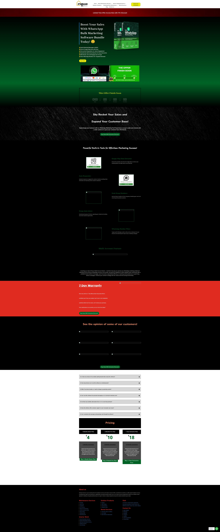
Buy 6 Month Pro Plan (110, 460)
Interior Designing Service (119, 3)
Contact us (111, 7)
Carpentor (82, 505)
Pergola (103, 502)
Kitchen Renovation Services (85, 520)
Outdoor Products (97, 5)
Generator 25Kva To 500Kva (107, 511)
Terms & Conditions (127, 517)
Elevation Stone (105, 507)
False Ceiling (82, 511)
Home (95, 3)
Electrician (82, 504)
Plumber (81, 502)
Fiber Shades (104, 504)
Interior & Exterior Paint (84, 510)
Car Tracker (104, 513)
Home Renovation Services (85, 519)
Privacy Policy (126, 519)
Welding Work (82, 513)
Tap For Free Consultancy (135, 4)
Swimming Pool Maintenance (110, 5)
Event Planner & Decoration (107, 514)
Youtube (125, 516)
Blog (107, 7)
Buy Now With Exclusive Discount (110, 134)
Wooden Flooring (83, 523)
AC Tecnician (82, 507)
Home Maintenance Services (104, 3)
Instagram (125, 514)
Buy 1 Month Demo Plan (88, 459)
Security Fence (104, 505)
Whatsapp (125, 511)
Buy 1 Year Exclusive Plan (132, 461)
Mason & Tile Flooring (84, 508)
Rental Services (122, 5)
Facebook (125, 513)
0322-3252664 (126, 510)
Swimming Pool (83, 514)
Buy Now (82, 61)
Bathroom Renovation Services (86, 522)
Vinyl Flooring (82, 525)
